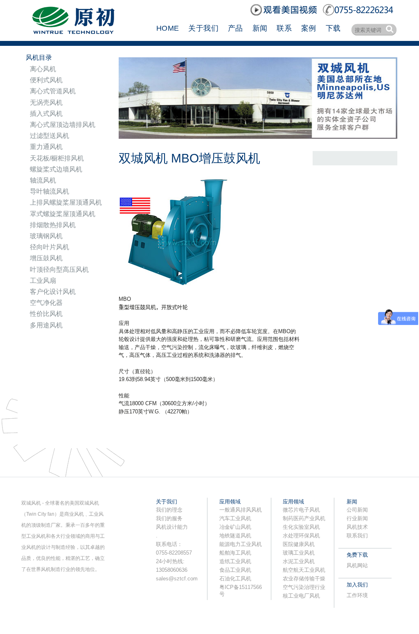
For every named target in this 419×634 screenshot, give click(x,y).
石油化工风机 (235, 578)
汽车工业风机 (235, 518)
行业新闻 (357, 518)
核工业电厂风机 (301, 596)
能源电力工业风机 (240, 544)
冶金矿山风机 (235, 527)
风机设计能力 (172, 527)
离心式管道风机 (53, 91)
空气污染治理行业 (304, 587)
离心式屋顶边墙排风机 (62, 124)
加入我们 (357, 585)
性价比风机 (46, 313)
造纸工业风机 (235, 561)
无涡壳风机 (46, 102)
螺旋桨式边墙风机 (56, 169)
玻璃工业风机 (299, 553)
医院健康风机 (299, 544)
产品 (235, 28)
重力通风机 (46, 146)
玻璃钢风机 (46, 235)
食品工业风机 (235, 570)
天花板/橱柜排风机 (57, 158)
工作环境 (357, 595)
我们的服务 (169, 518)
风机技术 (357, 527)
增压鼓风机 (46, 258)
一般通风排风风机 (240, 510)
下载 (333, 28)
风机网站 (357, 565)
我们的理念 (169, 510)
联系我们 (357, 535)
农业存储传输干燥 (304, 578)
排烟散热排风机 (53, 224)
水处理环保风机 (301, 535)
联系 (284, 28)
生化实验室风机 (301, 527)
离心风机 (43, 68)
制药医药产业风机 (304, 518)
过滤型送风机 (49, 135)
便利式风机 (46, 80)
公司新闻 (357, 510)
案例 (308, 28)
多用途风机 (46, 325)
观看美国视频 (284, 10)
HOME (167, 28)
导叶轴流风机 (49, 191)
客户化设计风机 (53, 291)
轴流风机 (43, 180)
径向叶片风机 (49, 247)
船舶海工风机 (235, 553)
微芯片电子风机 (301, 510)
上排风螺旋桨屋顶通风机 (66, 202)
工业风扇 (43, 280)
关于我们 (203, 28)
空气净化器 (46, 302)
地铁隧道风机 (235, 535)
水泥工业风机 (299, 561)
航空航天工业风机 (304, 570)
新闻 (260, 28)
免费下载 (357, 555)
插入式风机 (46, 113)
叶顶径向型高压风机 (59, 269)
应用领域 (230, 502)
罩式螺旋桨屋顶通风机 (62, 213)
